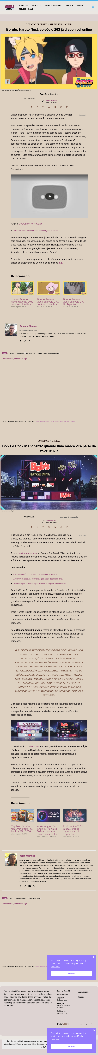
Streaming (56, 24)
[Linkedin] (54, 106)
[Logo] (10, 7)
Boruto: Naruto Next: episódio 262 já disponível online (35, 230)
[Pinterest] (43, 106)
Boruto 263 (20, 353)
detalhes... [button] (55, 1039)
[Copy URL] (66, 106)
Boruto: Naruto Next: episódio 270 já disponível (73, 301)
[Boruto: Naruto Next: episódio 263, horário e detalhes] (22, 288)
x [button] (94, 1029)
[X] (37, 106)
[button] (93, 7)
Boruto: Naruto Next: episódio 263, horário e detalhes (22, 301)
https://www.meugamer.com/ (28, 330)
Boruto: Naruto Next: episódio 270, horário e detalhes (48, 301)
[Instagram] (25, 340)
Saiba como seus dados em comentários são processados (55, 421)
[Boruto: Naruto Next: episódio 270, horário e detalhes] (48, 288)
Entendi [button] (71, 1046)
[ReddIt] (60, 106)
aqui (61, 262)
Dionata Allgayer (51, 100)
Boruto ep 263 (30, 353)
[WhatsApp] (49, 106)
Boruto (12, 353)
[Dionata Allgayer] (11, 333)
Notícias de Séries (36, 24)
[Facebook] (31, 106)
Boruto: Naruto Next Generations (48, 353)
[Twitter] (86, 1024)
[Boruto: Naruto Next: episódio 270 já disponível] (75, 288)
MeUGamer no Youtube (30, 223)
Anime (68, 24)
